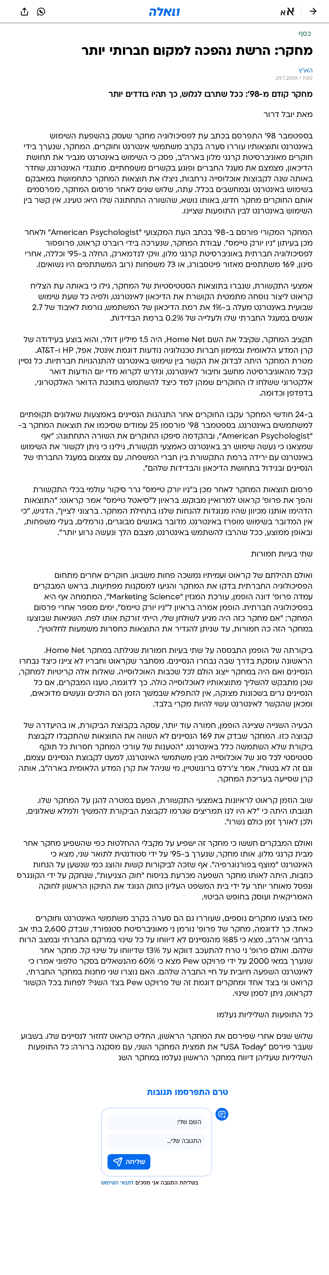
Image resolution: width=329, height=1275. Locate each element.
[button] (287, 11)
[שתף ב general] (24, 11)
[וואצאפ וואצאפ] (41, 11)
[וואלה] (164, 11)
